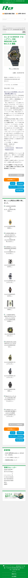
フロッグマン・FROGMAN (16, 187)
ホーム (4, 26)
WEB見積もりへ (11, 179)
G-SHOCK (19, 28)
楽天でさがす (19, 147)
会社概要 (14, 576)
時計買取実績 (9, 28)
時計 (4, 28)
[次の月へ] (12, 470)
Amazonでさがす (9, 149)
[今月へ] (11, 470)
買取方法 (14, 574)
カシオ (14, 28)
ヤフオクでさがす (9, 147)
